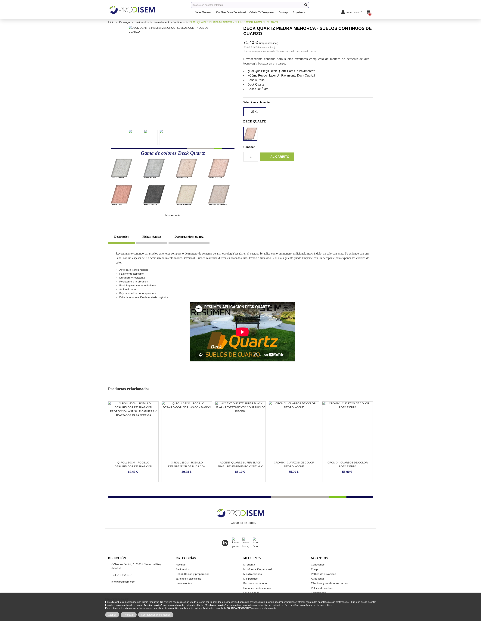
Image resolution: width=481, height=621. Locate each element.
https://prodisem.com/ (117, 599)
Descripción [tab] (121, 236)
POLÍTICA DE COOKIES (239, 608)
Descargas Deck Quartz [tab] (189, 236)
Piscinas (180, 564)
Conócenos (317, 564)
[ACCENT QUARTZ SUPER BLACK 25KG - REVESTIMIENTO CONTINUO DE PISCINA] (240, 430)
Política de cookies (322, 587)
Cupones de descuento (257, 587)
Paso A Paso (256, 80)
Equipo (315, 569)
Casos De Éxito (257, 89)
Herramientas (184, 583)
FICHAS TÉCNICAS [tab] (151, 236)
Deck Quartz (255, 84)
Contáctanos (318, 592)
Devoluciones (251, 592)
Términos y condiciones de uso (329, 583)
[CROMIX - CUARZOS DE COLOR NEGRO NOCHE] (294, 430)
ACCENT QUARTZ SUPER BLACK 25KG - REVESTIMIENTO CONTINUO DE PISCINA (240, 466)
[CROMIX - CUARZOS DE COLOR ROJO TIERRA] (347, 430)
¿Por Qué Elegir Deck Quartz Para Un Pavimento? (281, 71)
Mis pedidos (250, 578)
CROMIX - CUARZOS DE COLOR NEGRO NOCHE (294, 464)
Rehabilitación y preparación (192, 573)
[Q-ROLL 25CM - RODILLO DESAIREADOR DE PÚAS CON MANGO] (187, 430)
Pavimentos (183, 569)
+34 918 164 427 (121, 574)
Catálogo (283, 12)
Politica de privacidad (323, 573)
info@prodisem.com (123, 581)
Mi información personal (257, 569)
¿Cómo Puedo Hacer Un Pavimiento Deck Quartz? (281, 75)
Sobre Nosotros (203, 12)
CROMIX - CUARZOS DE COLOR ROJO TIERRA (347, 464)
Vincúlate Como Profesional (231, 12)
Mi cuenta (249, 564)
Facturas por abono (255, 583)
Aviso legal (317, 578)
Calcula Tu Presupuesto (261, 12)
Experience (299, 12)
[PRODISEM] (132, 12)
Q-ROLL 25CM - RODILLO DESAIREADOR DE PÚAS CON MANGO (187, 466)
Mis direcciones (252, 573)
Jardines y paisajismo (188, 578)
